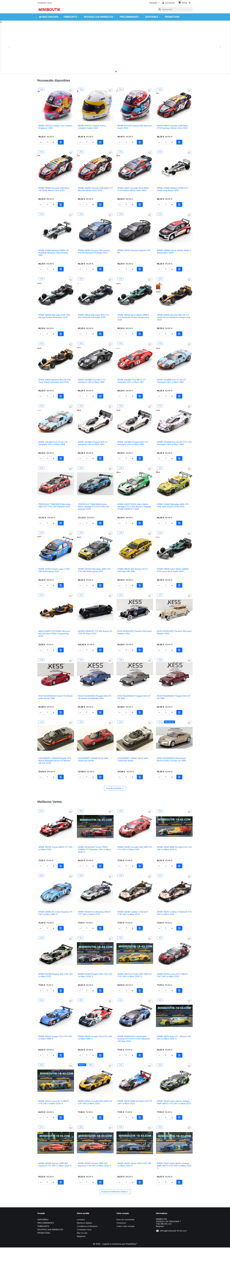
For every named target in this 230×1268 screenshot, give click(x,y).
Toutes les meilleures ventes (115, 1191)
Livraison (81, 1219)
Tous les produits (115, 788)
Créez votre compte (125, 1226)
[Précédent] (9, 47)
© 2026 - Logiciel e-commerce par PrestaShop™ (115, 1244)
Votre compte (122, 1213)
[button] (168, 3)
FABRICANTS (43, 1226)
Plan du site (82, 1233)
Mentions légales (84, 1223)
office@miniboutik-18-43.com (173, 1231)
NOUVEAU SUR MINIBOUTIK (50, 1229)
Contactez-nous (44, 3)
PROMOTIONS (43, 1233)
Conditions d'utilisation (87, 1226)
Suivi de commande (125, 1219)
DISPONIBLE (43, 1219)
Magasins (81, 1236)
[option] (115, 47)
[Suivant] (220, 47)
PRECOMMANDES (45, 1223)
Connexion (121, 1223)
